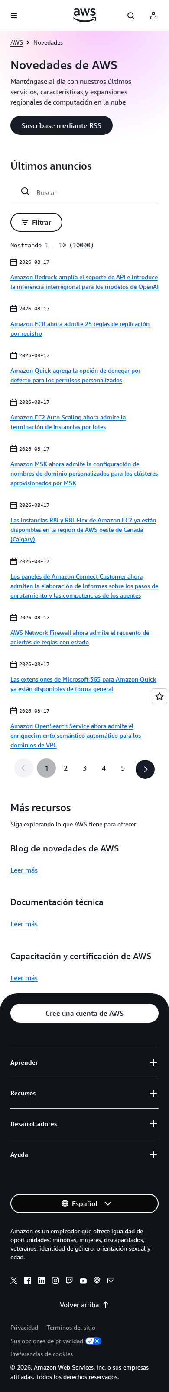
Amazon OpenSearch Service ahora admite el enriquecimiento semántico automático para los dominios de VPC (75, 735)
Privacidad (24, 1327)
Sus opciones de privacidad (46, 1340)
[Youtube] (83, 1281)
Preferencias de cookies (41, 1353)
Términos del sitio (71, 1327)
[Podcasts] (97, 1281)
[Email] (110, 1281)
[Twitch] (69, 1281)
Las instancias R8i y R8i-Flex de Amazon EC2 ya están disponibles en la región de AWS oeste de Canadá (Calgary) (83, 529)
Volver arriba (79, 1304)
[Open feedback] (159, 696)
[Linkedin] (41, 1281)
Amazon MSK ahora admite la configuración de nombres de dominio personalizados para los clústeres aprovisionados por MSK (84, 473)
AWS (16, 42)
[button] (61, 125)
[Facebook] (27, 1281)
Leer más (24, 870)
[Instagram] (55, 1281)
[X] (13, 1281)
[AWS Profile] (153, 15)
